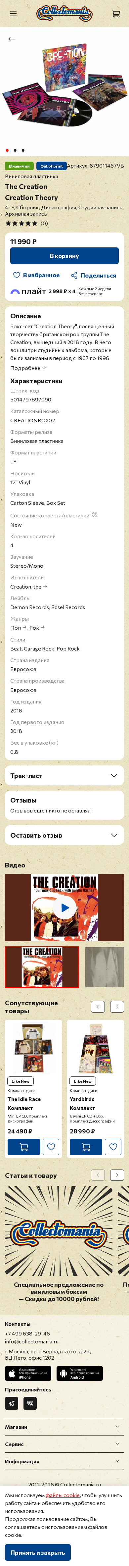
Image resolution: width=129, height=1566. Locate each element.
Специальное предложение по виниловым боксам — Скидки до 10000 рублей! (59, 1291)
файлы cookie (63, 1495)
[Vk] (30, 1403)
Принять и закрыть (38, 1552)
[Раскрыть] (117, 1426)
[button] (42, 967)
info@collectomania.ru (32, 1341)
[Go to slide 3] (23, 150)
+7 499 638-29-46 (27, 1333)
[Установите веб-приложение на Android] (80, 1373)
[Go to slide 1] (7, 150)
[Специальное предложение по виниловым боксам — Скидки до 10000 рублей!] (58, 1272)
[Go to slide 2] (15, 150)
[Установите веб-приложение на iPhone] (28, 1373)
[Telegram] (11, 1403)
